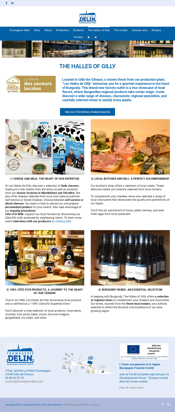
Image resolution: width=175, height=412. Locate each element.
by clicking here (61, 221)
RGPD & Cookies (91, 404)
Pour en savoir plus (131, 387)
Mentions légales (72, 404)
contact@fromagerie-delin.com (24, 381)
